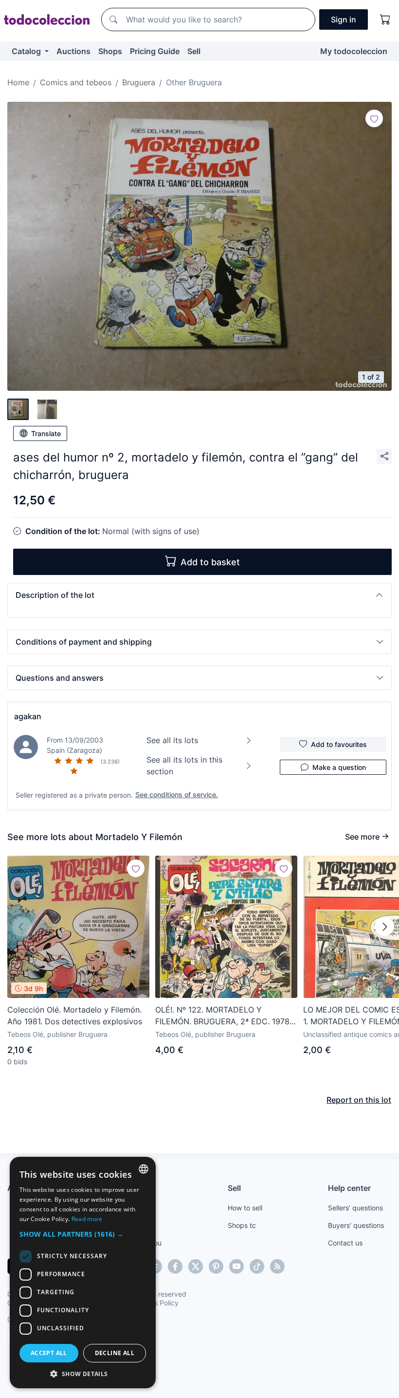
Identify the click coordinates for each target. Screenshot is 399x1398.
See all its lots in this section (184, 765)
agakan (27, 716)
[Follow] (374, 118)
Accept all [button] (49, 1353)
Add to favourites (339, 744)
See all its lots (172, 740)
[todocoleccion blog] (277, 1266)
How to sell (245, 1208)
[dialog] (83, 1272)
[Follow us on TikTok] (257, 1266)
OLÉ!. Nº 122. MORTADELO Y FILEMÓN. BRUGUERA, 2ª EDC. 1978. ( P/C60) (226, 1016)
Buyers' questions (356, 1225)
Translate (46, 433)
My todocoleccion (353, 51)
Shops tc (242, 1225)
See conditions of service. (176, 794)
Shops (110, 51)
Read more (87, 1219)
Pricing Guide (155, 51)
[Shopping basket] (385, 19)
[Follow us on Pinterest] (216, 1266)
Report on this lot (358, 1100)
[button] (199, 595)
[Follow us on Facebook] (175, 1266)
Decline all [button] (114, 1353)
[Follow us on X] (195, 1266)
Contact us (345, 1243)
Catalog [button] (27, 51)
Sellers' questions (355, 1208)
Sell (193, 51)
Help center (349, 1188)
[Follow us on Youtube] (236, 1266)
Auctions (73, 51)
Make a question (339, 767)
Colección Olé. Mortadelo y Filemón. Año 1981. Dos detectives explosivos (74, 1015)
